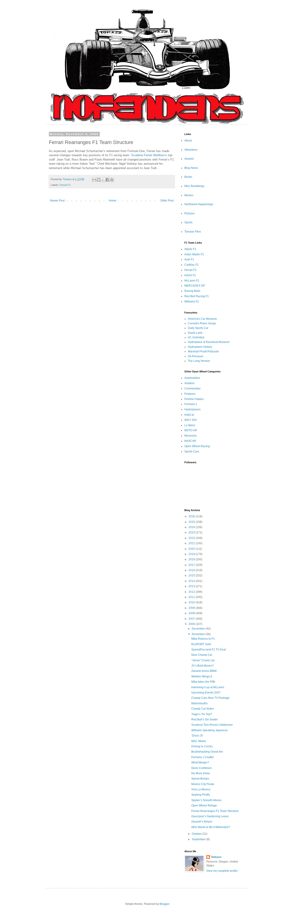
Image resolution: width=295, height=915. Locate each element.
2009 (192, 608)
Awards (189, 158)
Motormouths (199, 703)
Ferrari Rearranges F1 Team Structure (215, 811)
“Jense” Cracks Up (203, 660)
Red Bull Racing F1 (196, 296)
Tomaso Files (192, 231)
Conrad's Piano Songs (202, 323)
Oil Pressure (195, 356)
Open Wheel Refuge (204, 805)
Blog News (191, 168)
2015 (192, 575)
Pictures (189, 213)
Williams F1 (191, 301)
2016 (192, 570)
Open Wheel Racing (197, 446)
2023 (192, 532)
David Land (195, 332)
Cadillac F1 (191, 264)
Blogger (164, 904)
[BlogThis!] (98, 179)
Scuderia (137, 155)
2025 (192, 522)
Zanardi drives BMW (204, 671)
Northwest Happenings (198, 204)
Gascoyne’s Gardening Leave (210, 816)
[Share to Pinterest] (111, 179)
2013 (192, 586)
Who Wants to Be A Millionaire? (210, 827)
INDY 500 (190, 420)
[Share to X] (103, 179)
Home (112, 200)
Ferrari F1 (65, 185)
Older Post (167, 200)
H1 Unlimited (196, 337)
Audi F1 (189, 259)
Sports (188, 222)
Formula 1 (190, 404)
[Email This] (94, 179)
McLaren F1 (191, 280)
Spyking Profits (200, 794)
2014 (192, 581)
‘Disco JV (197, 735)
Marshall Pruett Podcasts (203, 351)
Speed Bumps (200, 778)
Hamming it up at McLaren (207, 687)
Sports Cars (191, 451)
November (199, 634)
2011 (192, 597)
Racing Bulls (192, 291)
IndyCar (189, 414)
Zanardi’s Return (201, 821)
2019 (192, 554)
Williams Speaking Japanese (209, 730)
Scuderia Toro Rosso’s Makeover (212, 724)
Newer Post (57, 200)
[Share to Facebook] (107, 179)
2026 (192, 516)
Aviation (189, 383)
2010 (192, 602)
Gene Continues (201, 768)
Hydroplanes (192, 409)
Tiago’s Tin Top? (201, 714)
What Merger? (200, 762)
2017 (192, 565)
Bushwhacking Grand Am (207, 751)
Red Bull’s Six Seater (204, 719)
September (199, 839)
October (197, 833)
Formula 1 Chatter (202, 757)
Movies (188, 195)
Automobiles (192, 378)
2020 (192, 548)
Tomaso (216, 857)
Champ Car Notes (202, 708)
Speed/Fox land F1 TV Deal (208, 649)
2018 (192, 559)
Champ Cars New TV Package (210, 697)
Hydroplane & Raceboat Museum (209, 342)
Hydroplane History (200, 346)
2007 (192, 618)
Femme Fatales (194, 399)
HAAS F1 (190, 275)
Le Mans (189, 425)
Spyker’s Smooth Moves (206, 800)
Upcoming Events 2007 (206, 692)
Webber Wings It (201, 676)
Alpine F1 (190, 249)
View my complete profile (222, 870)
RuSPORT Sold (201, 644)
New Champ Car (201, 654)
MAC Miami (198, 741)
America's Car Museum (202, 318)
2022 (192, 538)
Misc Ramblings (194, 186)
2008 (192, 613)
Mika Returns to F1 (203, 638)
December (199, 628)
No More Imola (200, 773)
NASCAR (190, 441)
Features (189, 393)
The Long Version (199, 361)
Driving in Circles (202, 746)
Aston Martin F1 (194, 254)
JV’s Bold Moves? (202, 665)
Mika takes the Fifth (203, 681)
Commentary (192, 388)
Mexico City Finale (202, 784)
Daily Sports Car (198, 328)
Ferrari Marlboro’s (155, 155)
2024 (192, 527)
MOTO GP (190, 430)
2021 (192, 543)
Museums (190, 435)
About (188, 140)
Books (188, 176)
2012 (192, 591)
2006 (192, 624)
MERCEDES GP (194, 285)
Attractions (191, 149)
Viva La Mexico (200, 789)
